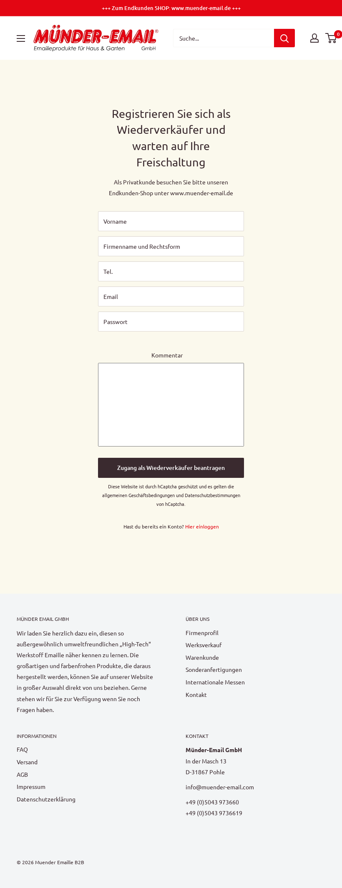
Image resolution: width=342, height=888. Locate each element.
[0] (331, 38)
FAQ (22, 749)
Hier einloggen (202, 526)
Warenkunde (202, 657)
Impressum (31, 786)
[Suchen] (284, 38)
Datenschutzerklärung (46, 799)
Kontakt (196, 694)
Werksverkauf (203, 644)
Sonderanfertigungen (214, 669)
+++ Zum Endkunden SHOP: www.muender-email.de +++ (171, 8)
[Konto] (314, 38)
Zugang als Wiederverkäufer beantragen (171, 468)
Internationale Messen (215, 682)
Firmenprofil (202, 632)
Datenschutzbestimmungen (212, 495)
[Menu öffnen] (21, 38)
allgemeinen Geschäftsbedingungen (138, 495)
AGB (22, 774)
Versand (27, 762)
